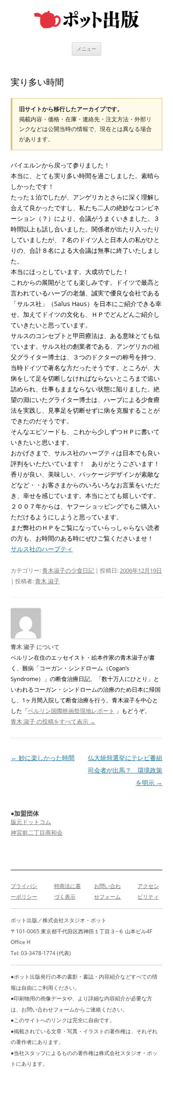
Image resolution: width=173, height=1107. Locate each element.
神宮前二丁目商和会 (37, 832)
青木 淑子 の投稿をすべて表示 (53, 721)
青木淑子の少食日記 (68, 570)
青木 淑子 (47, 581)
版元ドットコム (31, 822)
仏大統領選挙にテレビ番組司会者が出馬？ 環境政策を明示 (125, 770)
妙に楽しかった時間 (43, 757)
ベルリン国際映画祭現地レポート (71, 711)
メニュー (86, 48)
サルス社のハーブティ (42, 549)
